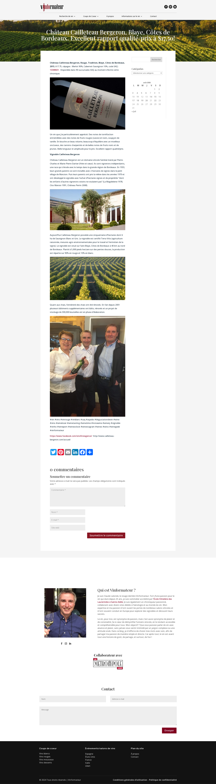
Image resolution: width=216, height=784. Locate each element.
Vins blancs (44, 753)
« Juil (134, 111)
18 (138, 100)
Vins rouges (44, 756)
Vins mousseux (46, 759)
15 (155, 96)
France (88, 759)
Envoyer (169, 730)
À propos (110, 16)
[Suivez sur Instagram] (170, 7)
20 (146, 100)
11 (138, 96)
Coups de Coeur (89, 16)
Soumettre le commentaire (106, 535)
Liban (87, 765)
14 (151, 96)
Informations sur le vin (131, 16)
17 (133, 100)
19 (142, 100)
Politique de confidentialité (163, 779)
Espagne (89, 753)
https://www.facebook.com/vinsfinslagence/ (71, 436)
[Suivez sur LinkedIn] (175, 7)
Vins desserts (45, 762)
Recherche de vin (66, 16)
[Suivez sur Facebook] (166, 7)
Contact (153, 16)
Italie (87, 762)
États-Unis (90, 756)
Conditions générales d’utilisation (130, 779)
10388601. (55, 70)
